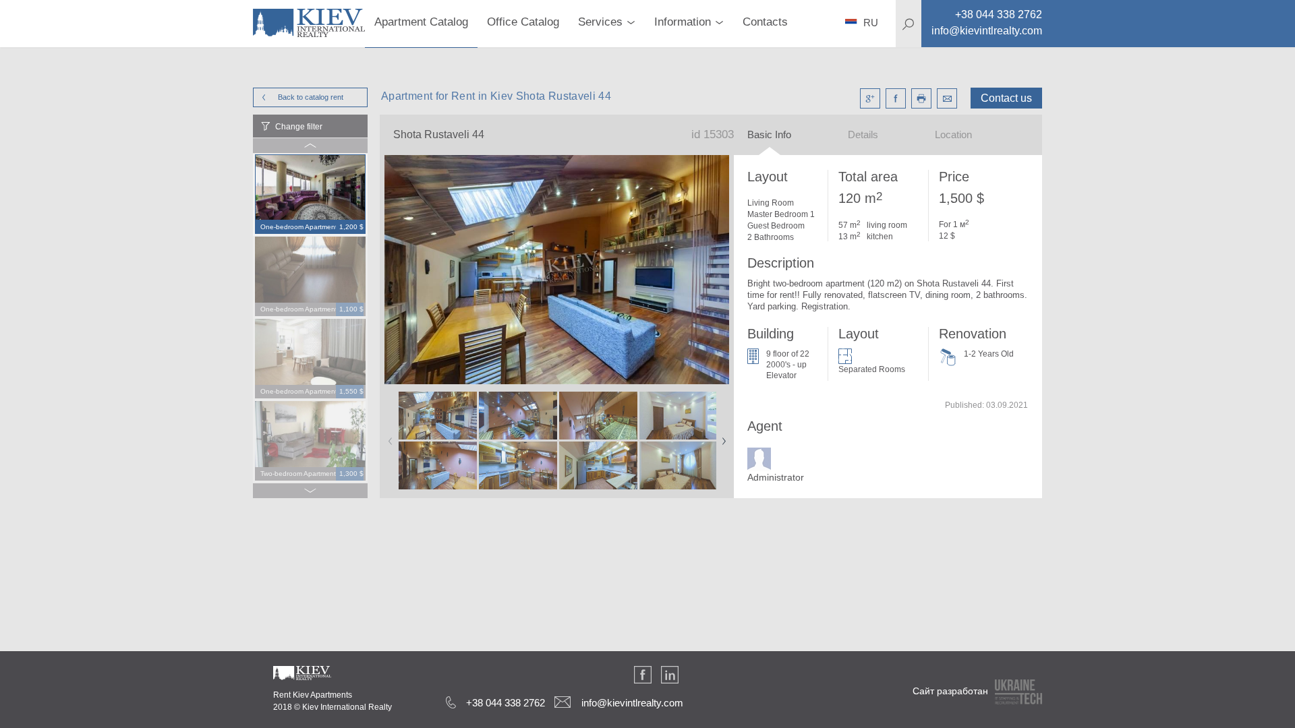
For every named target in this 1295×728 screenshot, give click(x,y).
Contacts (765, 22)
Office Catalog (523, 22)
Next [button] (721, 437)
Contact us (1006, 98)
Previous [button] (388, 437)
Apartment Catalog (421, 22)
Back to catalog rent (310, 97)
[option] (310, 195)
